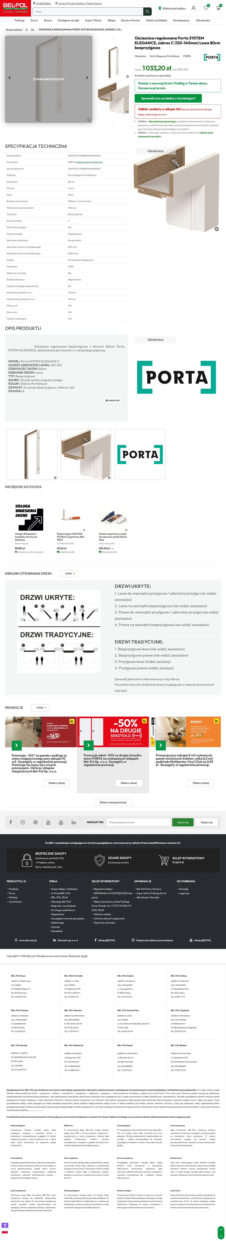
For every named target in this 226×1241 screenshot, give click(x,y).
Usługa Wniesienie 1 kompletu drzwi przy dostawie (26, 536)
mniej (68, 573)
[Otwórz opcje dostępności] (5, 1225)
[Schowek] (206, 8)
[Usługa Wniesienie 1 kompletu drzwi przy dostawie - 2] (29, 517)
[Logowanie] (194, 8)
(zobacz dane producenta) (89, 162)
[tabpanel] (32, 454)
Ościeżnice (34, 29)
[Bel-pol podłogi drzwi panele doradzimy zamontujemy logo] (15, 8)
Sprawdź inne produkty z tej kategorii (168, 98)
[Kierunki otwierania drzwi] (59, 672)
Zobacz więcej (57, 782)
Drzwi (27, 29)
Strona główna (14, 29)
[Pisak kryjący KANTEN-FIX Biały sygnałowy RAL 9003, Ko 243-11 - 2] (71, 517)
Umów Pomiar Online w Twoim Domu (80, 3)
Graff (84, 956)
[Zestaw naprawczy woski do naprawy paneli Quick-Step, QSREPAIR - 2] (113, 517)
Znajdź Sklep (43, 3)
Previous (10, 78)
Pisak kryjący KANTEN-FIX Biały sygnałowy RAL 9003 (71, 536)
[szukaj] (147, 11)
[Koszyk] (218, 8)
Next (87, 78)
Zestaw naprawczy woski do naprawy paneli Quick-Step (113, 536)
